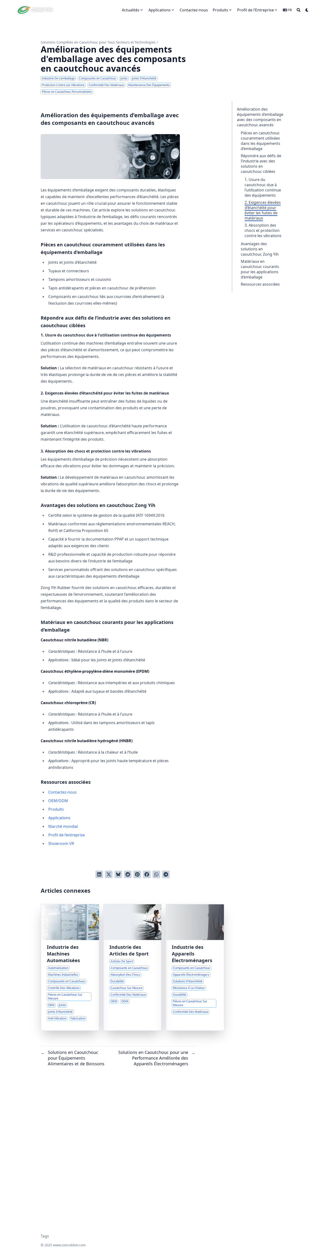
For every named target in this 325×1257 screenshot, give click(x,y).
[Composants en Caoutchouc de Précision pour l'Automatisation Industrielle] (70, 967)
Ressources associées (260, 284)
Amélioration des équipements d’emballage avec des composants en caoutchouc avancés (260, 117)
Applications (59, 817)
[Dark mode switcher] (307, 10)
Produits (56, 809)
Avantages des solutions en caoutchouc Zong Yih (260, 249)
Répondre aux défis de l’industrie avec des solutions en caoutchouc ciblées (261, 163)
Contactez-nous (62, 792)
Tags (45, 1236)
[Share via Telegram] (166, 874)
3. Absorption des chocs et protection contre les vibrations (263, 230)
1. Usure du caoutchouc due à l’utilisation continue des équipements (263, 187)
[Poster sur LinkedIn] (99, 874)
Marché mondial (63, 826)
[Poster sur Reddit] (128, 874)
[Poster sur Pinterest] (137, 874)
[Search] (298, 10)
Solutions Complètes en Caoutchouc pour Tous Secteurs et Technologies (98, 42)
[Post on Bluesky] (118, 874)
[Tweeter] (109, 874)
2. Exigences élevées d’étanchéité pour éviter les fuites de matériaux (263, 210)
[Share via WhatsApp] (156, 874)
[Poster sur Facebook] (147, 874)
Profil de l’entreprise (66, 835)
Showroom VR (61, 843)
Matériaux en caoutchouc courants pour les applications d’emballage (260, 269)
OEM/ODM (58, 800)
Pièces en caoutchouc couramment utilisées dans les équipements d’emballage (260, 140)
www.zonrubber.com (69, 1245)
